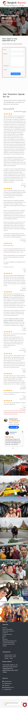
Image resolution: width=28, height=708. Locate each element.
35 (23, 412)
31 (17, 412)
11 (12, 410)
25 (9, 412)
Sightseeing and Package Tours (10, 640)
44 (13, 414)
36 (24, 412)
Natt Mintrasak (13, 432)
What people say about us (8, 631)
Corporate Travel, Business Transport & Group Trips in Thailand (9, 644)
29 (15, 412)
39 (6, 414)
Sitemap (4, 636)
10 (11, 410)
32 (19, 412)
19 (23, 410)
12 (14, 410)
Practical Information (7, 634)
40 (8, 414)
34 (21, 412)
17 (20, 410)
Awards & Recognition (8, 629)
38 (5, 414)
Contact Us (5, 632)
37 (4, 414)
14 (16, 410)
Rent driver (5, 639)
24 (8, 412)
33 (20, 412)
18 (22, 410)
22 (5, 412)
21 (4, 412)
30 (16, 412)
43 (12, 414)
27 (12, 412)
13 (15, 410)
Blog (4, 637)
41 (9, 414)
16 (19, 410)
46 (16, 414)
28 (13, 412)
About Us (5, 627)
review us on (13, 427)
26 (11, 412)
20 (24, 410)
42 (11, 414)
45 (15, 414)
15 (18, 410)
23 (6, 412)
